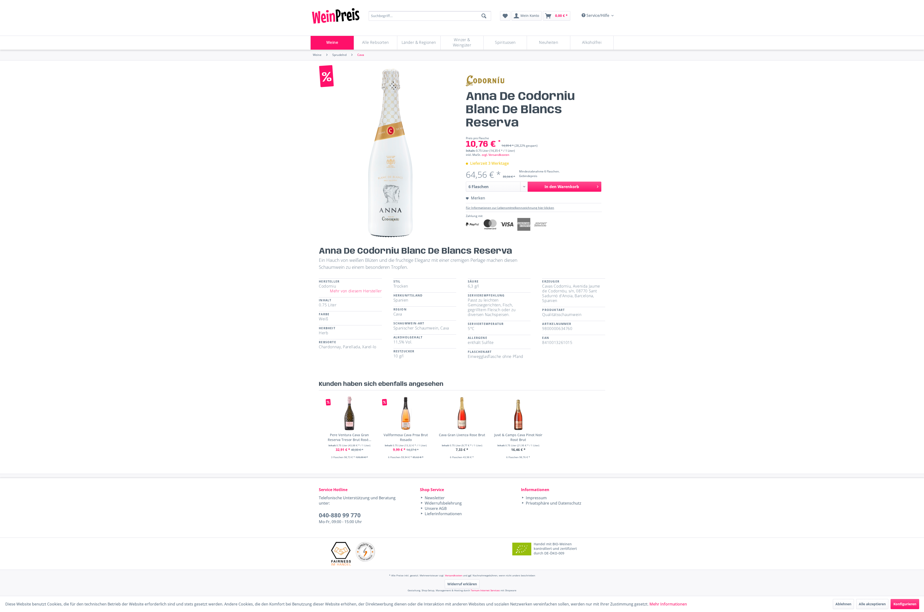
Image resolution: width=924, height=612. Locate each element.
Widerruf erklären (462, 584)
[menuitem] (505, 16)
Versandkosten (453, 575)
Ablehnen (843, 604)
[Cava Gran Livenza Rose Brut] (462, 413)
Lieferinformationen (443, 513)
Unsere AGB (435, 508)
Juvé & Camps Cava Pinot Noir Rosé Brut (518, 437)
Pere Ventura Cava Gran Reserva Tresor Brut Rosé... (349, 437)
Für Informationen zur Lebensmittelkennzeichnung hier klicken (510, 208)
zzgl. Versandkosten (495, 155)
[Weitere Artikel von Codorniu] (485, 80)
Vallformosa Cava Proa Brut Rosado (406, 437)
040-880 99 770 (340, 515)
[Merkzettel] (505, 16)
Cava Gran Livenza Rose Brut (462, 435)
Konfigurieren (904, 604)
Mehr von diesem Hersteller (356, 291)
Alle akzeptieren (872, 604)
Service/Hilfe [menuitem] (597, 15)
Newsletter (434, 497)
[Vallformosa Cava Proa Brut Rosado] (405, 413)
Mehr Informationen (668, 604)
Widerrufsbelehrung (443, 503)
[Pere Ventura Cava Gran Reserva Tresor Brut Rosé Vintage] (349, 413)
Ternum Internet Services (485, 590)
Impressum (536, 497)
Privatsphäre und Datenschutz (553, 503)
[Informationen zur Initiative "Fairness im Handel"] (341, 554)
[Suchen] (484, 15)
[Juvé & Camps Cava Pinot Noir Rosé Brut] (518, 413)
